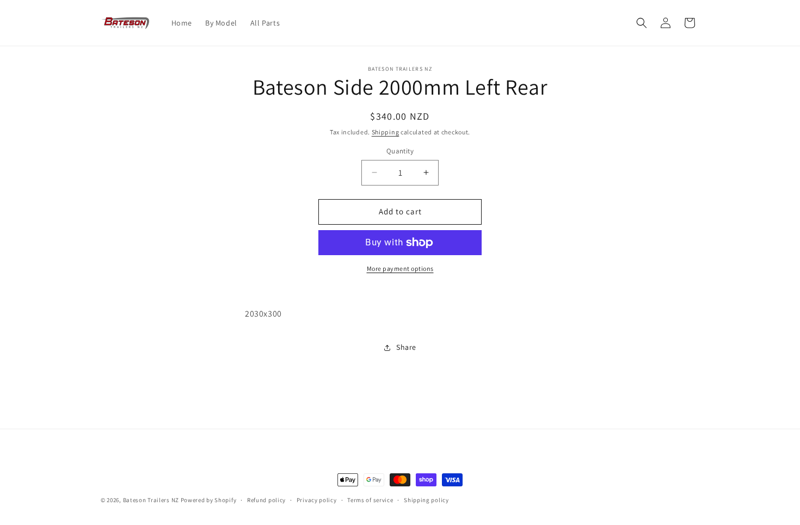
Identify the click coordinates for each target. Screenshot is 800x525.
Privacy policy (317, 500)
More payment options (400, 268)
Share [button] (406, 347)
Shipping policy (426, 500)
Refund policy (266, 500)
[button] (642, 23)
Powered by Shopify (209, 500)
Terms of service (370, 500)
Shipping (385, 132)
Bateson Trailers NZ (151, 500)
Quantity (400, 151)
